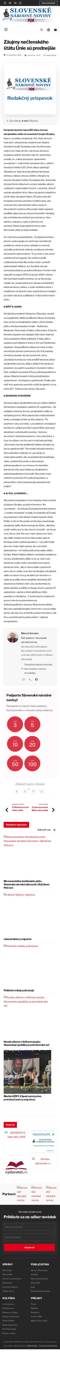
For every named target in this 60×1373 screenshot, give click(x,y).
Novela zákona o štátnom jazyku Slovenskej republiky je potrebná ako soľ (26, 1043)
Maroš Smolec (30, 633)
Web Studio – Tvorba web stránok (42, 1346)
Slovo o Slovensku (39, 1270)
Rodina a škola (9, 1333)
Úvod (38, 55)
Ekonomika (7, 1274)
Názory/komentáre (39, 1278)
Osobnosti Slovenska (40, 1291)
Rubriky (34, 1308)
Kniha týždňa (8, 1320)
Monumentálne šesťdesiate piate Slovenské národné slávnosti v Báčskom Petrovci (26, 884)
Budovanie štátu (9, 1325)
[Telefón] (30, 679)
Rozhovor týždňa (10, 1312)
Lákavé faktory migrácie (18, 939)
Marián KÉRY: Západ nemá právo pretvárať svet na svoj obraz (22, 1098)
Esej (33, 1287)
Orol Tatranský (9, 1329)
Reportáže (35, 1283)
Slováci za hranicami (11, 1278)
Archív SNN (36, 1316)
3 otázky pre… (8, 1304)
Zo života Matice (10, 1287)
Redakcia (35, 1312)
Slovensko (32, 55)
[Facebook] (36, 679)
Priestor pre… (8, 1308)
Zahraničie (7, 1283)
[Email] (23, 679)
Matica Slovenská (48, 3)
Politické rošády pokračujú (19, 990)
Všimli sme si (8, 1291)
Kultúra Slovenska (10, 1316)
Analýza (34, 1274)
